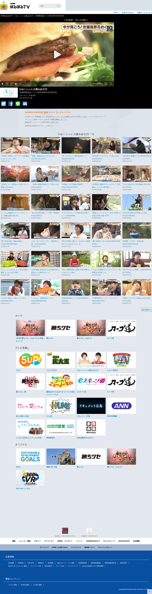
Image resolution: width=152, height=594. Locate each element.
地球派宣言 (123, 563)
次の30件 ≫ (146, 310)
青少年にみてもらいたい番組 (17, 566)
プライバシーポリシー (105, 547)
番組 (14, 541)
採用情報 (50, 563)
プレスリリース (73, 566)
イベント (79, 541)
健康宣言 (41, 563)
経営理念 (21, 563)
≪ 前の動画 (68, 20)
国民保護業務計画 (110, 563)
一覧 (76, 20)
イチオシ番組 (12, 585)
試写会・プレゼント (65, 541)
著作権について (89, 547)
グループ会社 (60, 566)
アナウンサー (49, 541)
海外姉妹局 (48, 566)
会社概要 (136, 541)
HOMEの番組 (25, 585)
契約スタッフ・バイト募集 (65, 563)
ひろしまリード (109, 541)
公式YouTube (127, 12)
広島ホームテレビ (144, 12)
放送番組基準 (82, 563)
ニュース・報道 (25, 541)
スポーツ (37, 541)
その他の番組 (37, 585)
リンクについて (76, 547)
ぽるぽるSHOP (124, 541)
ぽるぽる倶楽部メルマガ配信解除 (92, 566)
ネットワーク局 (36, 566)
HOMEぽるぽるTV (6, 16)
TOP (115, 12)
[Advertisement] (109, 5)
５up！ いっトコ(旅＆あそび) (24, 16)
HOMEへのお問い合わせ (60, 547)
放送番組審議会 (96, 563)
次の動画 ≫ (83, 20)
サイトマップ (44, 547)
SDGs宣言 (31, 563)
